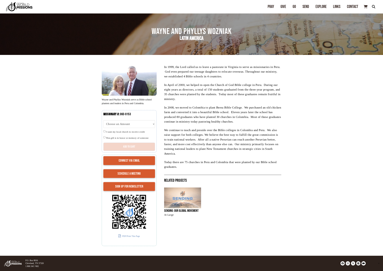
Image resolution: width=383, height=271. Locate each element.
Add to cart (129, 146)
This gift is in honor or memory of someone (127, 138)
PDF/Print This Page (131, 236)
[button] (365, 7)
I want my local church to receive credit (125, 132)
